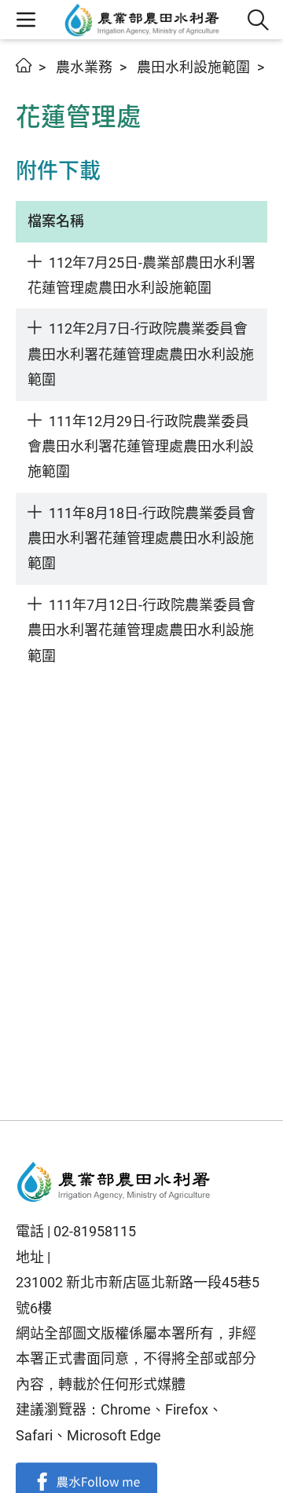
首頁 (23, 65)
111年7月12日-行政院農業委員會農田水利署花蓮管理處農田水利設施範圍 (141, 630)
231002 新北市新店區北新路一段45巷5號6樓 (137, 1295)
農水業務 (84, 67)
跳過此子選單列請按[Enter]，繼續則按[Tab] (31, 84)
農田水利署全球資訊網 (142, 19)
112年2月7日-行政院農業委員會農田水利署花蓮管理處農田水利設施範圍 (141, 354)
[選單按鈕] (25, 19)
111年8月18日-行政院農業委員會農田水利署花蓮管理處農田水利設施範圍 (141, 538)
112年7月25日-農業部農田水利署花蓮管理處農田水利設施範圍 (141, 275)
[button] (258, 20)
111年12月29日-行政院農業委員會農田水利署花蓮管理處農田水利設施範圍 (141, 446)
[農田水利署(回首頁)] (114, 1182)
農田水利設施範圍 (193, 67)
